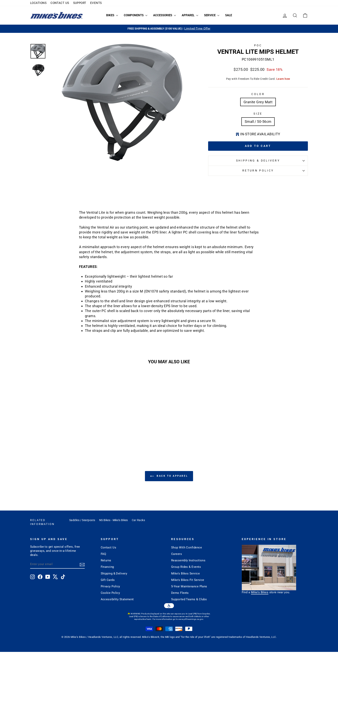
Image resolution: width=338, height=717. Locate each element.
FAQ (103, 554)
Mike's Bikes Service (185, 573)
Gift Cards (108, 580)
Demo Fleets (180, 593)
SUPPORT (79, 3)
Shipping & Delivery (258, 160)
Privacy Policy (110, 586)
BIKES (110, 15)
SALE (228, 15)
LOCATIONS (38, 3)
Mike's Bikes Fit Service (187, 580)
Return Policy (258, 170)
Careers (176, 554)
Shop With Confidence (186, 547)
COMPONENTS (134, 15)
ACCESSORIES (163, 15)
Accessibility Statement (117, 599)
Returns (106, 560)
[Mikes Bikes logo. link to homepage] (56, 15)
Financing (107, 567)
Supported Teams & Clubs (189, 599)
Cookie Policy (110, 593)
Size (258, 113)
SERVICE (210, 15)
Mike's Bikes (259, 592)
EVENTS (96, 3)
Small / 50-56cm (258, 121)
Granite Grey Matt (258, 102)
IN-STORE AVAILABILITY (260, 134)
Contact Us (108, 547)
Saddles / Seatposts (82, 520)
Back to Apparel (172, 476)
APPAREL (188, 15)
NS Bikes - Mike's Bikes (113, 520)
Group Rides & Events (186, 567)
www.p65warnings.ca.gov (190, 619)
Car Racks (138, 520)
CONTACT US (59, 3)
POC (258, 45)
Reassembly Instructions (188, 560)
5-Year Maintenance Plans (189, 586)
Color (258, 94)
